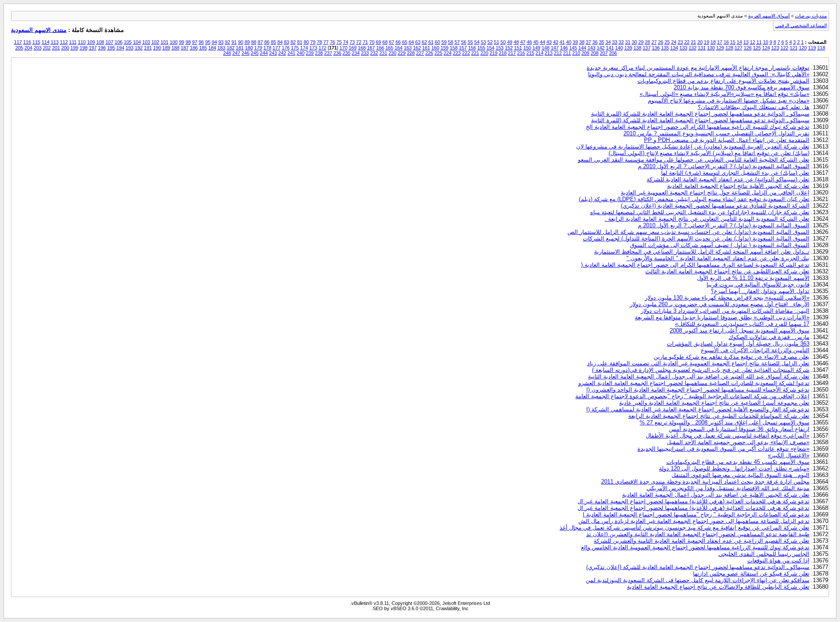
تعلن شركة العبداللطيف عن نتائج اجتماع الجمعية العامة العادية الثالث (727, 271)
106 (118, 42)
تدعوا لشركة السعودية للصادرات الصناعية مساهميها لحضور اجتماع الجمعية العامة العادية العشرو (693, 383)
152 (509, 47)
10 (765, 42)
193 (129, 47)
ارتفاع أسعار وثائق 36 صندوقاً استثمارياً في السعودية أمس (739, 429)
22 (687, 42)
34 (608, 42)
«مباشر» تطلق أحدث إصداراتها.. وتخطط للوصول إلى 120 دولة (734, 468)
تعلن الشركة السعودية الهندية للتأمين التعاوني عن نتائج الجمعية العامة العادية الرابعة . (707, 219)
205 (19, 47)
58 (450, 42)
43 (549, 42)
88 (253, 42)
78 (319, 42)
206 (613, 53)
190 (157, 47)
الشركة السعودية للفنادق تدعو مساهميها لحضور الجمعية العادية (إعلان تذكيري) (715, 205)
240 (300, 53)
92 (227, 42)
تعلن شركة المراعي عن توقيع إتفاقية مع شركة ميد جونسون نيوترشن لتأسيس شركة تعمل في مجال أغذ (684, 527)
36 (595, 42)
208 (594, 53)
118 (821, 47)
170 (343, 47)
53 (483, 42)
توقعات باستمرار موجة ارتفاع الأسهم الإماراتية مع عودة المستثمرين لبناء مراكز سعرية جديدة (698, 67)
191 (148, 47)
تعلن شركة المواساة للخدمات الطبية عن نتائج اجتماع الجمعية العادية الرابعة (718, 416)
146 (564, 47)
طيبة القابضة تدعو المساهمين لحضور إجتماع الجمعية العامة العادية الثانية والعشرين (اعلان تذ (697, 534)
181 (240, 47)
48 (516, 42)
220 (484, 53)
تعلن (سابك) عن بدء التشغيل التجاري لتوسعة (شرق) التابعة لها (735, 173)
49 (509, 42)
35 (601, 42)
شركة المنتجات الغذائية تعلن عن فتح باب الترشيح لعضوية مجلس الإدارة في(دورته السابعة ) (700, 370)
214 (539, 53)
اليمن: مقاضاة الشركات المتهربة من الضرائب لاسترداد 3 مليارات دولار (725, 310)
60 (437, 42)
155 (481, 47)
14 (739, 42)
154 (490, 47)
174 (304, 47)
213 (549, 53)
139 (628, 47)
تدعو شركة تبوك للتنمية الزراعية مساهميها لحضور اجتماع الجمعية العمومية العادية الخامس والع (695, 547)
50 (503, 42)
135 (665, 47)
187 (185, 47)
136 (656, 47)
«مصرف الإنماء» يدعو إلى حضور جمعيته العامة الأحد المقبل (738, 442)
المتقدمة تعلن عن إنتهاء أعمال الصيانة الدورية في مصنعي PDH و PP (726, 140)
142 (601, 47)
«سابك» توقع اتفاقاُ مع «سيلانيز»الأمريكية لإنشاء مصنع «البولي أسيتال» (724, 94)
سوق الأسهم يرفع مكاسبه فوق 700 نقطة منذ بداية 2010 (741, 87)
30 (634, 42)
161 (426, 47)
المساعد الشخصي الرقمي (801, 25)
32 (621, 42)
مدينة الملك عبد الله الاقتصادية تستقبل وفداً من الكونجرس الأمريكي (728, 488)
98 (188, 42)
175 (295, 47)
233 (365, 53)
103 (146, 42)
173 (313, 47)
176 (286, 47)
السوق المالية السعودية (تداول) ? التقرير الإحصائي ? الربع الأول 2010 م (723, 166)
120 (803, 47)
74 (345, 42)
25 (667, 42)
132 (692, 47)
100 (174, 42)
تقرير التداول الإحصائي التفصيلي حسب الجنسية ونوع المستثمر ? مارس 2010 (716, 133)
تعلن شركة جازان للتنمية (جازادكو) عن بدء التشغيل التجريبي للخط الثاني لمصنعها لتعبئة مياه (699, 212)
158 (454, 47)
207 (604, 53)
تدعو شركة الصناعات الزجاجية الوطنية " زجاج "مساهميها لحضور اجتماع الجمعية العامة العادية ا (696, 514)
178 (267, 47)
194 (120, 47)
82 (293, 42)
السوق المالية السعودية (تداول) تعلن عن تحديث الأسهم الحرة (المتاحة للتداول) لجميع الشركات (696, 238)
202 (47, 47)
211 (567, 53)
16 (726, 42)
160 (435, 47)
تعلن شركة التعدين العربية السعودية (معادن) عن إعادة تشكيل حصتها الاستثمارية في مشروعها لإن (692, 146)
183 (221, 47)
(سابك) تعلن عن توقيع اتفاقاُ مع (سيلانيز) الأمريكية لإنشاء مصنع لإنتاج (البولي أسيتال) (709, 153)
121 (794, 47)
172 (322, 47)
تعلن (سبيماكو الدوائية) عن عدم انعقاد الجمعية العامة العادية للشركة (728, 179)
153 (500, 47)
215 (530, 53)
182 (230, 47)
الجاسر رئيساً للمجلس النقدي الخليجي (763, 554)
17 (719, 42)
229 (402, 53)
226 (429, 53)
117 (18, 42)
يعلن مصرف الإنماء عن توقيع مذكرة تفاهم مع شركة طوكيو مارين (731, 356)
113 (55, 42)
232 (374, 53)
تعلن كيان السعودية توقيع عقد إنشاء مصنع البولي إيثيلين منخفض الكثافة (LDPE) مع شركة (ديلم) (694, 199)
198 (84, 47)
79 (312, 42)
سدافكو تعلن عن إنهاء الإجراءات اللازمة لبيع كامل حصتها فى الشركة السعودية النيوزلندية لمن (697, 580)
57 (457, 42)
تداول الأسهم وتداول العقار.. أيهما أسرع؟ (760, 291)
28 (647, 42)
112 (64, 42)
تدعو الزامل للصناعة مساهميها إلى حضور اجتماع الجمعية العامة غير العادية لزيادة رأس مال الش (693, 521)
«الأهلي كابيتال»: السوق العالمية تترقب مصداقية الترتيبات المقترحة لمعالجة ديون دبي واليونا (698, 74)
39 (575, 42)
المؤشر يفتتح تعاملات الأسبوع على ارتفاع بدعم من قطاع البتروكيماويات (723, 81)
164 (398, 47)
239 (310, 53)
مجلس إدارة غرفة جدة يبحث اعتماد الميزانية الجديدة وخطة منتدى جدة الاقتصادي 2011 (705, 481)
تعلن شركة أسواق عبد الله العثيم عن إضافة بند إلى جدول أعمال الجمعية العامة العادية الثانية (698, 376)
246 (245, 53)
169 (353, 47)
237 (328, 53)
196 (102, 47)
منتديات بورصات (811, 15)
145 (573, 47)
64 (411, 42)
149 (536, 47)
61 (431, 42)
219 (493, 53)
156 (472, 47)
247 (236, 53)
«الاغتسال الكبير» (788, 455)
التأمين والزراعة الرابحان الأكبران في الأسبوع (755, 350)
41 (562, 42)
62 (424, 42)
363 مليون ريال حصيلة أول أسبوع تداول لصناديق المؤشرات (738, 343)
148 (546, 47)
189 (166, 47)
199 (74, 47)
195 (111, 47)
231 (383, 53)
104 (137, 42)
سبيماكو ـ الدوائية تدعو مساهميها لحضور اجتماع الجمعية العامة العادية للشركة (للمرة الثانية (700, 113)
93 (221, 42)
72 (358, 42)
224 (448, 53)
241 (291, 53)
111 (73, 42)
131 (702, 47)
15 (732, 42)
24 (673, 42)
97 (194, 42)
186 (194, 47)
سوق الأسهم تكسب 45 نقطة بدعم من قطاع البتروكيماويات (737, 462)
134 (674, 47)
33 (614, 42)
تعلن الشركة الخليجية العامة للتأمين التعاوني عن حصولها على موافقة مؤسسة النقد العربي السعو (693, 159)
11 (759, 42)
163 (408, 47)
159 (444, 47)
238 (319, 53)
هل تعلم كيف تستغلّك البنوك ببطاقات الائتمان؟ (753, 107)
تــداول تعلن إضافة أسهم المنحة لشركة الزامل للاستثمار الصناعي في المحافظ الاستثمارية (701, 251)
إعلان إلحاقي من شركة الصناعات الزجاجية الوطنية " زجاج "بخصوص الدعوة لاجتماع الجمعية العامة (692, 396)
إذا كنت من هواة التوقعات (778, 560)
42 (555, 42)
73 (352, 42)
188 (175, 47)
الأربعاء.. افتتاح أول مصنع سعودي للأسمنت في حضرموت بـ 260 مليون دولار (719, 304)
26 (660, 42)
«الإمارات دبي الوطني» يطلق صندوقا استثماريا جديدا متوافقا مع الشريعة (722, 317)
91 (234, 42)
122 (784, 47)
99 (181, 42)
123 (775, 47)
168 (362, 47)
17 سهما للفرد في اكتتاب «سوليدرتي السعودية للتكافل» (742, 324)
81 (299, 42)
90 (240, 42)
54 (477, 42)
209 (585, 53)
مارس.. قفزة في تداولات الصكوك (768, 337)
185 (203, 47)
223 (457, 53)
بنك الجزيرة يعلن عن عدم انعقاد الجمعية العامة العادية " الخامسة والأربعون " (717, 258)
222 (466, 53)
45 (536, 42)
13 (746, 42)
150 (527, 47)
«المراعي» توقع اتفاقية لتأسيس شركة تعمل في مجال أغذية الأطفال (727, 435)
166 (380, 47)
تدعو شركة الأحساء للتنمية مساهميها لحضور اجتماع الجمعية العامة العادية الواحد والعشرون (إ (697, 389)
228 (411, 53)
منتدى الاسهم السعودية (38, 30)
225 (438, 53)
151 (518, 47)
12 (752, 42)
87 (260, 42)
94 (214, 42)
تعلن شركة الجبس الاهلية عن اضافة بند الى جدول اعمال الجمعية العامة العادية (715, 494)
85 (273, 42)
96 (201, 42)
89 (247, 42)
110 (82, 42)
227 (420, 53)
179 (258, 47)
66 (398, 42)
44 (542, 42)
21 (693, 42)
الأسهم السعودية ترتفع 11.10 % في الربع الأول (753, 278)
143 (591, 47)
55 (470, 42)
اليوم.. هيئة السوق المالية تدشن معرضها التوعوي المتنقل (740, 475)
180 (249, 47)
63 (417, 42)
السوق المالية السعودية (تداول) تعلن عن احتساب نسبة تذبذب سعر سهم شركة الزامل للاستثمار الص (688, 232)
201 (56, 47)
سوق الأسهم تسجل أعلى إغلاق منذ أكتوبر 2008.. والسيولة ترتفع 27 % (724, 422)
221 (475, 53)
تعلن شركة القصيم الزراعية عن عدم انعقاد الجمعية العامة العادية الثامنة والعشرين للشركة (701, 540)
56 (463, 42)
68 (385, 42)
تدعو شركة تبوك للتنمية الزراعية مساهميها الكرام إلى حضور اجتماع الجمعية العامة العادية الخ (697, 127)
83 (286, 42)
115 (36, 42)
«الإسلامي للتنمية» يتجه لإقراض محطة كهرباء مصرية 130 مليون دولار (727, 297)
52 (490, 42)
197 (93, 47)
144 (582, 47)
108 (100, 42)
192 (139, 47)
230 (392, 53)
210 (576, 53)
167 (371, 47)
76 (332, 42)
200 (65, 47)
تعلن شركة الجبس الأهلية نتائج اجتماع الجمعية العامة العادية (738, 186)
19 (706, 42)
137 (647, 47)
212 (558, 53)
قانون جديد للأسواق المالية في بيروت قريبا (758, 284)
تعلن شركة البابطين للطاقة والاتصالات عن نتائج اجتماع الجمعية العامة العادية (718, 586)
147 (555, 47)
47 (522, 42)
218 (503, 53)
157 (463, 47)
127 (738, 47)
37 (588, 42)
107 (109, 42)
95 (207, 42)
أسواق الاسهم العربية (769, 15)
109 (91, 42)
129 (720, 47)
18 (713, 42)
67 (391, 42)
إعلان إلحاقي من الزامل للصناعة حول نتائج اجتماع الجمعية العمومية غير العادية (715, 192)
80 (306, 42)
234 (356, 53)
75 (339, 42)
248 (227, 53)
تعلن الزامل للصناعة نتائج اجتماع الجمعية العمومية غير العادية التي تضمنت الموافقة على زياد (698, 363)
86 (267, 42)
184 (212, 47)
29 (641, 42)
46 (529, 42)
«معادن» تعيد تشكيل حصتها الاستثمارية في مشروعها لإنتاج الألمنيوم (728, 100)
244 (264, 53)
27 (654, 42)
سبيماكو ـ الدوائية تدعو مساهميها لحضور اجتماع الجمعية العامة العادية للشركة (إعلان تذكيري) (697, 567)
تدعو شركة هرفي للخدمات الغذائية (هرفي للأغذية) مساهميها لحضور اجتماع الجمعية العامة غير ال (693, 501)
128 (729, 47)
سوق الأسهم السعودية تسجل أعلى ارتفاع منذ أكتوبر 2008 (739, 330)
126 (748, 47)
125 (757, 47)
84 (280, 42)
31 (627, 42)
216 (521, 53)
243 (273, 53)
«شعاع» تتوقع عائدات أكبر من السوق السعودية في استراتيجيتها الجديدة (723, 448)
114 (45, 42)
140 (619, 47)
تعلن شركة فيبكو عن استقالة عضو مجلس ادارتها (751, 573)
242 (282, 53)
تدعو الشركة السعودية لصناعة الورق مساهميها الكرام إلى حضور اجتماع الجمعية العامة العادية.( (695, 265)
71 (365, 42)
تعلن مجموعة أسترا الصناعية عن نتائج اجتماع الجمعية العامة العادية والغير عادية (714, 402)
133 (683, 47)
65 (404, 42)
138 (637, 47)
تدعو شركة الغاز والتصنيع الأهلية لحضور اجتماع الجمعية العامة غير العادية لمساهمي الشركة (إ (697, 409)
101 (164, 42)
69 (378, 42)
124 (766, 47)
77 (326, 42)
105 (128, 42)
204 (28, 47)
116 (27, 42)
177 (276, 47)
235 (346, 53)
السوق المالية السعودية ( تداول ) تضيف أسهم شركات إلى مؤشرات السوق (719, 245)
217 (512, 53)
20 (700, 42)
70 (371, 42)
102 (155, 42)
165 (389, 47)
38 (581, 42)
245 (255, 53)
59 (444, 42)
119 (812, 47)
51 (496, 42)
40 (568, 42)
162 (417, 47)
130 (711, 47)
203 (38, 47)
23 (680, 42)
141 (610, 47)
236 (337, 53)
